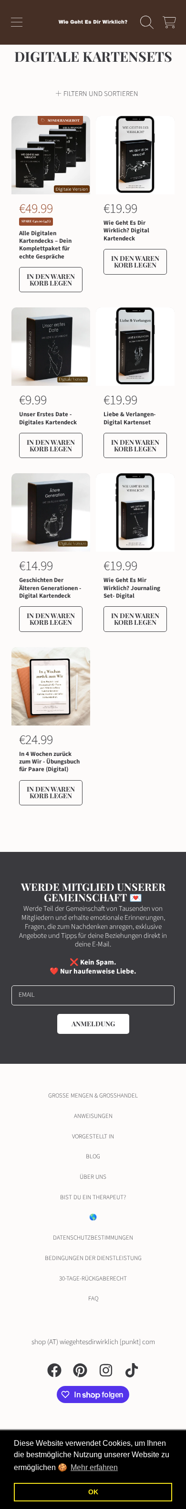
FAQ (93, 1298)
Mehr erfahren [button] (94, 1467)
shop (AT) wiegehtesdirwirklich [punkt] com (93, 1342)
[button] (16, 22)
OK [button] (93, 1492)
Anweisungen (93, 1116)
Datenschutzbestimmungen (93, 1237)
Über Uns (93, 1177)
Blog (93, 1156)
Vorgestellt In (93, 1136)
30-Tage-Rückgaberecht (93, 1278)
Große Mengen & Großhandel (93, 1095)
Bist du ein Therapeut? (93, 1197)
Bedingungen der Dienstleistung (93, 1258)
